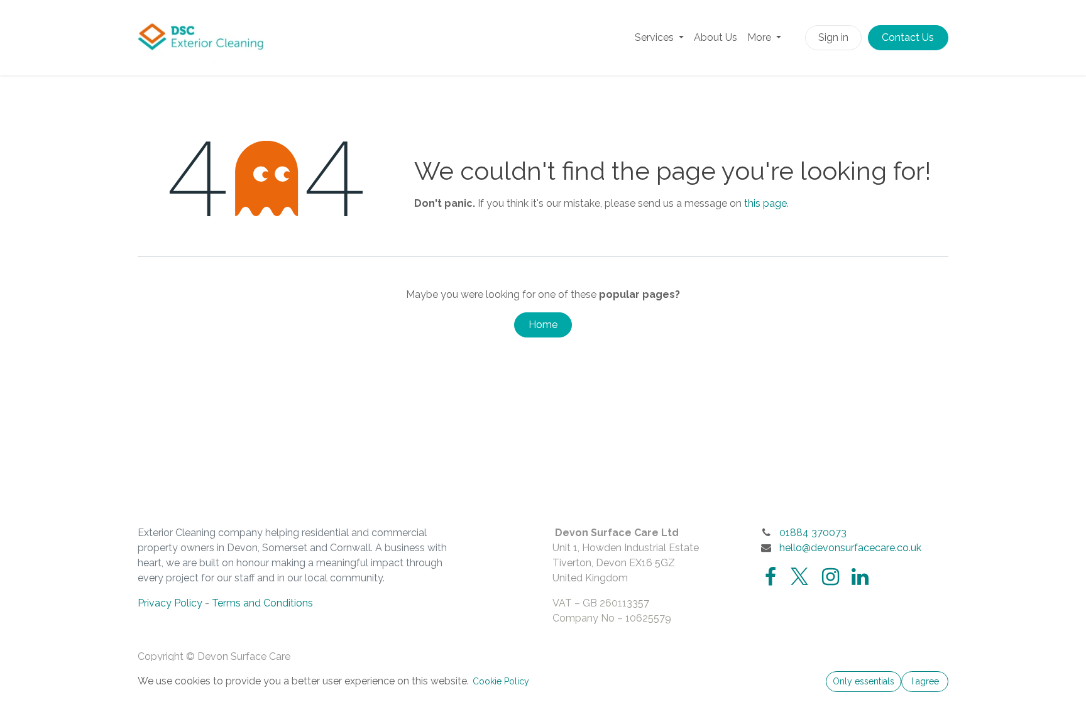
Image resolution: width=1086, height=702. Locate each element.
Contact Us (908, 37)
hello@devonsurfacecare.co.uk (850, 548)
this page (765, 203)
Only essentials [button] (863, 681)
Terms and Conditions (262, 603)
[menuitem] (659, 37)
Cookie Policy (501, 681)
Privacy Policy (170, 603)
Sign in (833, 37)
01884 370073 (813, 533)
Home (543, 325)
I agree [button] (925, 681)
